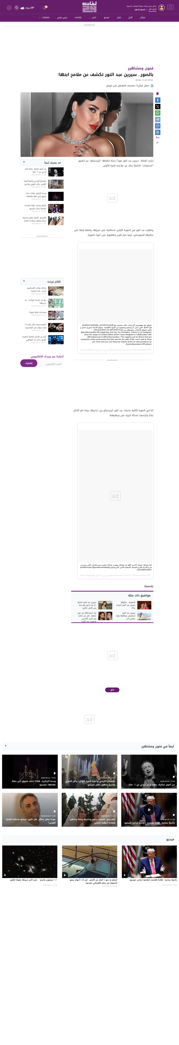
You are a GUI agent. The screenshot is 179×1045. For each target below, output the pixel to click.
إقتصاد (78, 17)
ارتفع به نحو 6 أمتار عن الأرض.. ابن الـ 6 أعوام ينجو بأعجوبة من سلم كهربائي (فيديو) (93, 881)
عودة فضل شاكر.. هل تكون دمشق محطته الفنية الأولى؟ (31, 821)
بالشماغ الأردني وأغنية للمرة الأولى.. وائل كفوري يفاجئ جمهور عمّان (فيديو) (35, 183)
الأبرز (131, 17)
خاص (94, 17)
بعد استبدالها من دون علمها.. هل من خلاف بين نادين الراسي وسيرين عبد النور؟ (86, 617)
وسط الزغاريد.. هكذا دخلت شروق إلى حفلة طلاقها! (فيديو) (36, 195)
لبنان (119, 17)
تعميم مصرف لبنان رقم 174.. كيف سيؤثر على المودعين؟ (35, 326)
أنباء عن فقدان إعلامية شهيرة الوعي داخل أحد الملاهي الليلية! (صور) (34, 338)
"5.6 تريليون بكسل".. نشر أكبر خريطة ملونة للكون (33, 880)
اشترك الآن (152, 9)
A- (157, 142)
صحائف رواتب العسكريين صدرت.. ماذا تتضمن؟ (36, 289)
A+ (158, 137)
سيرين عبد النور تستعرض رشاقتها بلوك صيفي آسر (125, 616)
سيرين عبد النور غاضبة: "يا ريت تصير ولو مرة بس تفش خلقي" (86, 605)
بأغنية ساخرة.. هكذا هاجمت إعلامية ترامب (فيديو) (35, 207)
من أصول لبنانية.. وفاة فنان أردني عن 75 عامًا (35, 170)
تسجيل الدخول (140, 9)
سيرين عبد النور (102, 350)
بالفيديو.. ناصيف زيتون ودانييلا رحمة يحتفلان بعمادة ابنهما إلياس (34, 219)
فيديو (106, 17)
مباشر (142, 17)
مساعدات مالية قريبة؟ (37, 312)
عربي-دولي (62, 17)
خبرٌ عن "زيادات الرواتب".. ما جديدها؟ (35, 302)
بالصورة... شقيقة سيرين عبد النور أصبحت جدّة (125, 605)
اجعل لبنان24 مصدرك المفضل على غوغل (127, 85)
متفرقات (46, 17)
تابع (112, 690)
